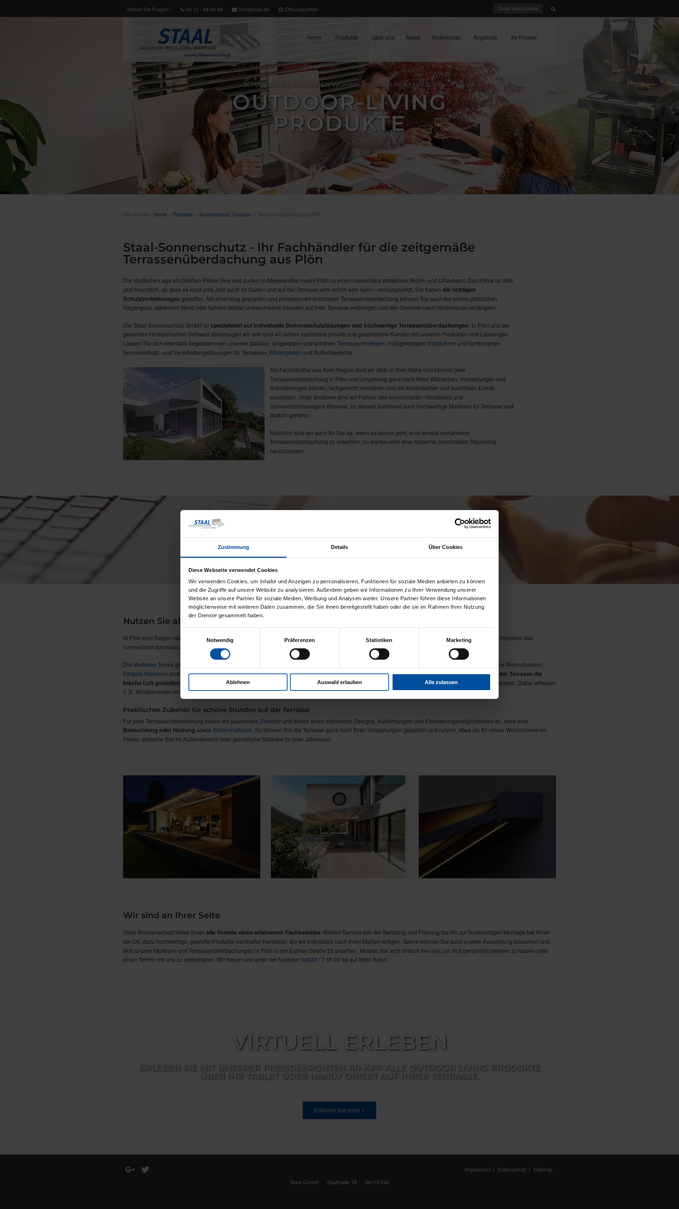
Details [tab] (339, 547)
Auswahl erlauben (339, 682)
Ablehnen (238, 682)
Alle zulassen (441, 682)
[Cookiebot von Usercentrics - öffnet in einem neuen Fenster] (460, 523)
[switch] (300, 654)
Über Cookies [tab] (446, 547)
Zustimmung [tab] (233, 547)
